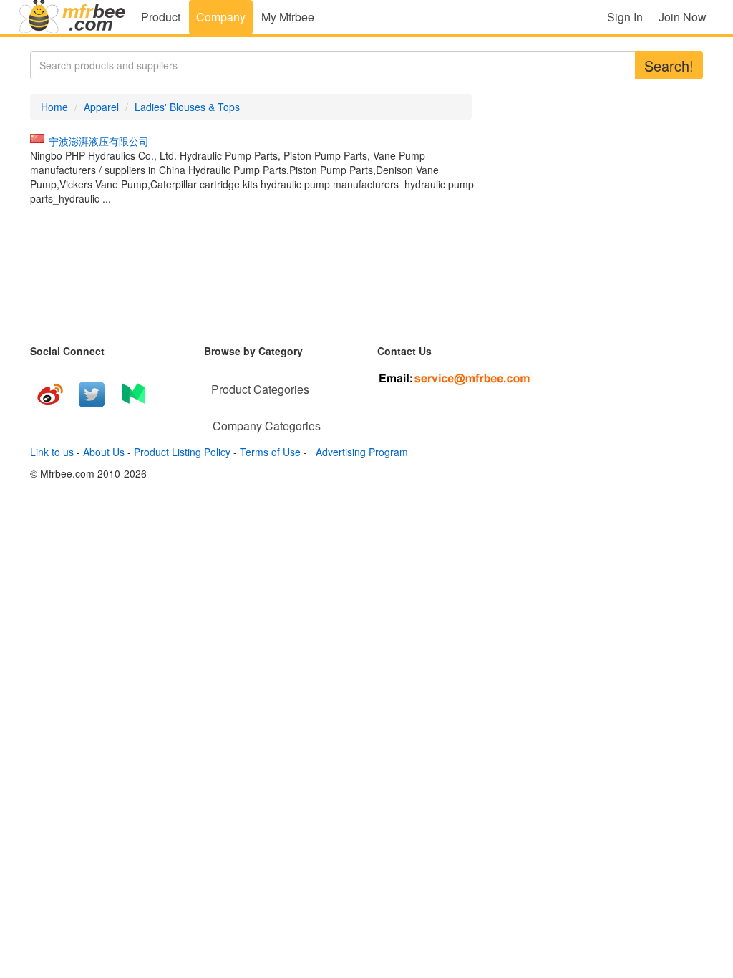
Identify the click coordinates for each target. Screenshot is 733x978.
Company (221, 17)
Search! (669, 65)
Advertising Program (359, 452)
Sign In (625, 17)
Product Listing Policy (182, 452)
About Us (104, 452)
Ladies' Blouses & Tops (187, 107)
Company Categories (267, 425)
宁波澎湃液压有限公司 (99, 141)
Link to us (52, 452)
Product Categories (260, 389)
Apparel (101, 107)
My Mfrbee (287, 17)
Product (160, 17)
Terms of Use (270, 452)
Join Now (683, 17)
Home (54, 107)
